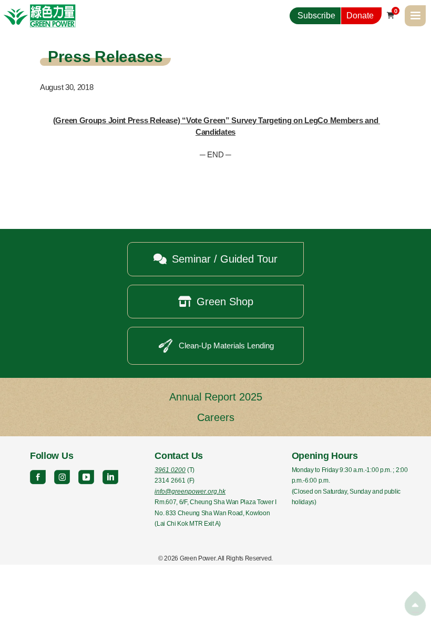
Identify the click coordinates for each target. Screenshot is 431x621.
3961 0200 (170, 470)
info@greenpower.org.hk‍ (190, 491)
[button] (415, 15)
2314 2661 (170, 480)
